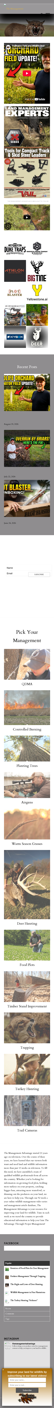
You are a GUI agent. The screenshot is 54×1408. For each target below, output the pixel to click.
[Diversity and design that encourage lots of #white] (27, 1360)
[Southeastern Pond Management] (37, 315)
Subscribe (27, 1390)
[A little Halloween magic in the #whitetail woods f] (27, 1353)
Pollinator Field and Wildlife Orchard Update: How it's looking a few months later (26, 417)
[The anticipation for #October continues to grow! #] (27, 1367)
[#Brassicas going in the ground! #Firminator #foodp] (27, 1357)
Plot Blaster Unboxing (16, 519)
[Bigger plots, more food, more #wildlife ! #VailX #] (27, 1363)
